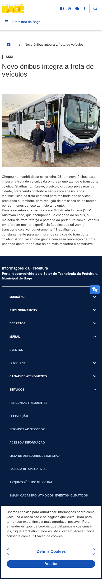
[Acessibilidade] (69, 8)
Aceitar (51, 564)
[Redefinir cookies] (77, 8)
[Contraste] (62, 8)
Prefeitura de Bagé (26, 22)
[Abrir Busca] (95, 8)
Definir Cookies (51, 551)
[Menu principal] (6, 21)
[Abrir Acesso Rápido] (84, 8)
